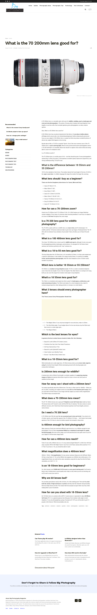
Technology (68, 5)
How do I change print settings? (16, 135)
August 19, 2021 (8, 48)
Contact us (16, 608)
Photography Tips (58, 5)
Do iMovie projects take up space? (17, 131)
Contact (87, 5)
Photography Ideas (45, 5)
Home (30, 5)
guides (63, 506)
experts (58, 506)
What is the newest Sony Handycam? (18, 127)
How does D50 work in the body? (75, 553)
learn (68, 506)
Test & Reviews (78, 5)
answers (53, 506)
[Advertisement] (48, 25)
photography (74, 506)
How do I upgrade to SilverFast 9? (46, 553)
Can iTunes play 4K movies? (44, 538)
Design (7, 152)
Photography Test (10, 161)
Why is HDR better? (22, 139)
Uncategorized (9, 170)
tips (87, 506)
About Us (22, 608)
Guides (36, 5)
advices (47, 506)
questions (81, 506)
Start (7, 608)
